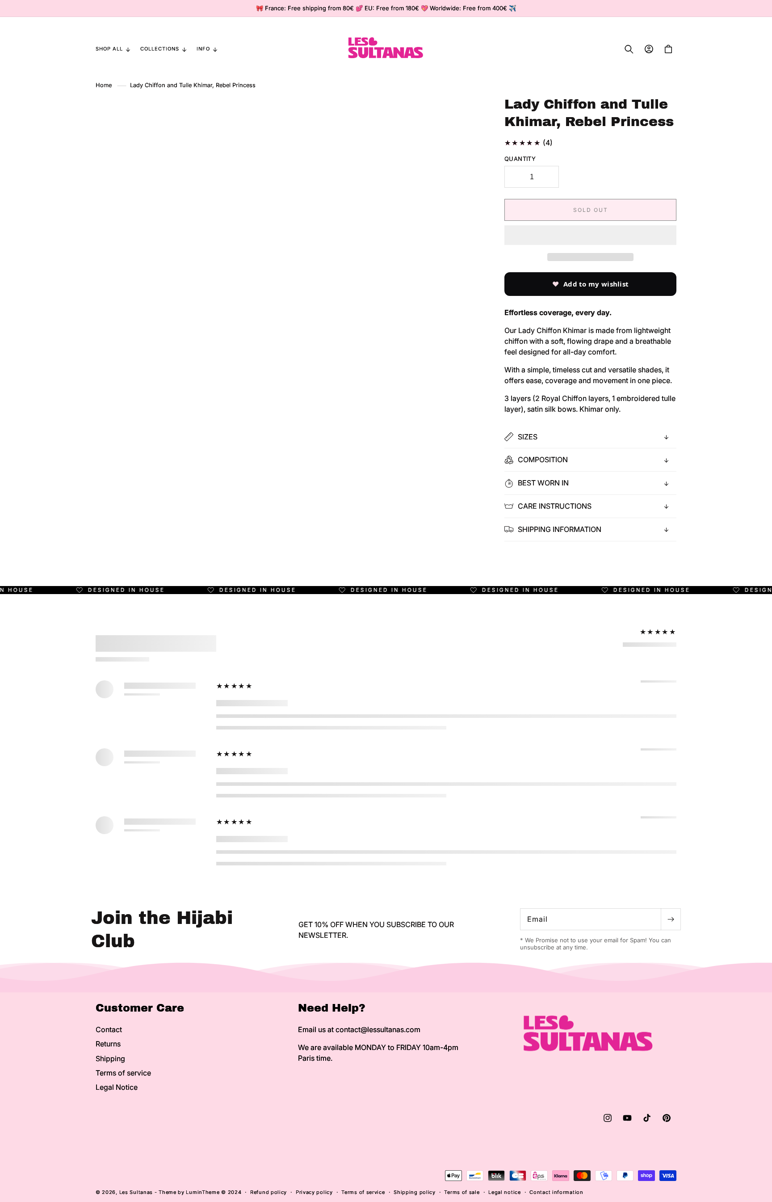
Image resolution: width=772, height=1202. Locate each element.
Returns (108, 1043)
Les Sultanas (136, 1192)
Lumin (202, 1192)
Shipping (110, 1058)
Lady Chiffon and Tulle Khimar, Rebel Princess (193, 85)
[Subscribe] (670, 919)
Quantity (520, 158)
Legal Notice (117, 1087)
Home (104, 85)
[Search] (629, 49)
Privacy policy (314, 1192)
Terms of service (123, 1072)
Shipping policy (415, 1192)
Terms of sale (461, 1192)
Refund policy (268, 1192)
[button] (590, 235)
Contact (109, 1029)
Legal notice (504, 1192)
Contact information (556, 1192)
